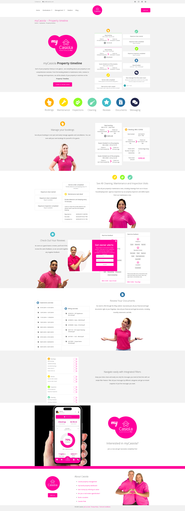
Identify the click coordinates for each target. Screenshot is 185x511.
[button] (104, 251)
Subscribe (105, 264)
